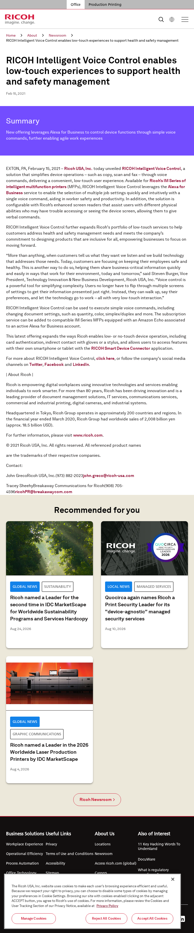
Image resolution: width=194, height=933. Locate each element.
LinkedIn (81, 364)
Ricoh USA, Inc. (78, 168)
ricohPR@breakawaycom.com (43, 491)
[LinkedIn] (182, 919)
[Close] (172, 879)
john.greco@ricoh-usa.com (108, 475)
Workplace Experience (24, 844)
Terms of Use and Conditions (69, 853)
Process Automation (22, 863)
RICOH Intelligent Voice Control (151, 168)
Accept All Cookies (152, 918)
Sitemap (52, 873)
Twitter (35, 364)
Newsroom (57, 35)
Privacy (51, 844)
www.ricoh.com (88, 435)
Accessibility (55, 863)
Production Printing (105, 4)
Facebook (54, 364)
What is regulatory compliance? (153, 872)
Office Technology (21, 873)
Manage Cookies (34, 918)
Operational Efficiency (24, 853)
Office (76, 4)
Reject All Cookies (106, 918)
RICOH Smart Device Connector (120, 348)
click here (105, 358)
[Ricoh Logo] (20, 19)
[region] (92, 901)
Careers (101, 873)
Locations (102, 844)
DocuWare (146, 859)
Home (11, 35)
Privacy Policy (107, 906)
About (32, 35)
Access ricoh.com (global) (115, 863)
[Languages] (172, 19)
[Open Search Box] (161, 19)
